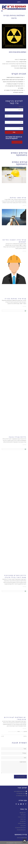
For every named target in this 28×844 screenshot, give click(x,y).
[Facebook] (26, 804)
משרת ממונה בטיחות (22, 837)
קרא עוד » (24, 205)
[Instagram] (16, 804)
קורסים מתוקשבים (19, 827)
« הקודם (25, 736)
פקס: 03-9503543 (21, 793)
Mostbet (22, 812)
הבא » (2, 736)
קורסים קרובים (20, 830)
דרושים (22, 819)
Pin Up (22, 815)
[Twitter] (23, 804)
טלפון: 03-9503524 (21, 795)
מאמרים (22, 821)
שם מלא (21, 106)
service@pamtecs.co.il (19, 791)
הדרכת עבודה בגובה (17, 437)
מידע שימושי (21, 823)
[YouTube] (21, 804)
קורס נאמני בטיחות (18, 198)
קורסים (21, 731)
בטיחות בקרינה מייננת (12, 731)
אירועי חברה (21, 817)
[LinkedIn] (18, 804)
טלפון (21, 113)
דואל (21, 119)
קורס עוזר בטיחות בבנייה (15, 298)
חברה (21, 125)
